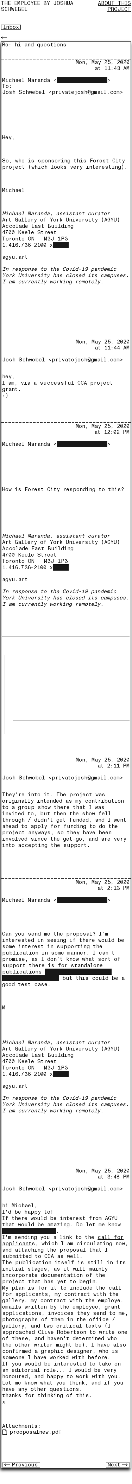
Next (114, 1465)
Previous (25, 1465)
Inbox (11, 27)
